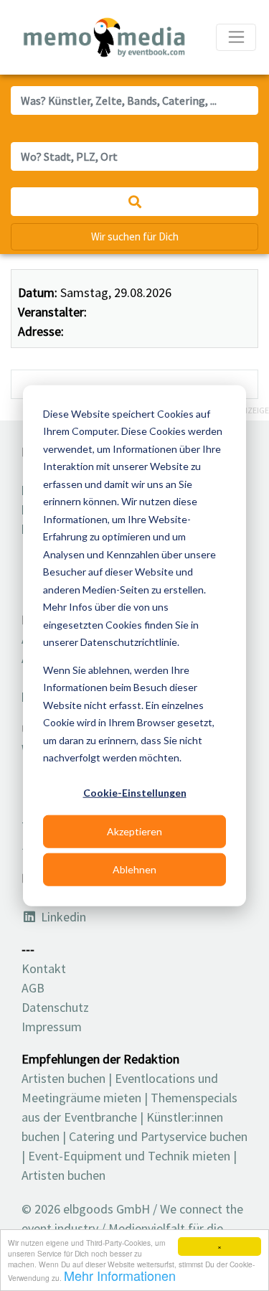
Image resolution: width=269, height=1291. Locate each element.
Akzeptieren (134, 831)
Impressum (52, 1026)
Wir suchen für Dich (135, 236)
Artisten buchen (63, 1078)
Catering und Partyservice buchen (158, 1136)
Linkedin (62, 917)
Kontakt (44, 968)
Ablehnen (134, 869)
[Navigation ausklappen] (236, 37)
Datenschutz (55, 1007)
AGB (33, 988)
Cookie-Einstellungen (135, 793)
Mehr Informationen (120, 1275)
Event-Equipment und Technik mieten (129, 1155)
